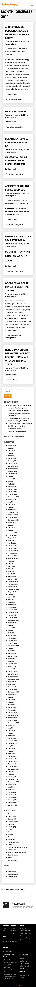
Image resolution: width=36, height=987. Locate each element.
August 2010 (12, 784)
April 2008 (11, 789)
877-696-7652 (7, 951)
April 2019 (11, 633)
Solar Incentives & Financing (17, 852)
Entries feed (12, 871)
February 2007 (12, 792)
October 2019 (12, 617)
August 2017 (12, 658)
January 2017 (12, 664)
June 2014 (11, 700)
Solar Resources (13, 855)
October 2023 (12, 517)
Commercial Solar (14, 821)
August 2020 (12, 592)
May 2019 (11, 630)
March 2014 (12, 707)
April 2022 (11, 540)
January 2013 (12, 741)
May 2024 (11, 507)
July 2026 (11, 448)
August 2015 (12, 682)
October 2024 (12, 494)
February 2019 (12, 638)
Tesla (10, 857)
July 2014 (11, 697)
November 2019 (13, 615)
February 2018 (12, 653)
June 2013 (11, 730)
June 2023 (11, 527)
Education (11, 824)
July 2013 (11, 728)
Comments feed (13, 874)
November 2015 (13, 676)
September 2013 (13, 723)
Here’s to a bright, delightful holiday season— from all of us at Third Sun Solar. (17, 357)
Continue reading (11, 94)
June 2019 (11, 628)
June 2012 (11, 748)
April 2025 (11, 484)
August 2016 (12, 666)
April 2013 (11, 736)
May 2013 (11, 733)
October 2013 (12, 720)
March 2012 (12, 756)
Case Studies (12, 816)
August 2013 (12, 725)
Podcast (10, 834)
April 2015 (11, 684)
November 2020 (13, 584)
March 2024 (12, 510)
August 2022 (12, 538)
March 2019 (12, 635)
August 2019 (12, 622)
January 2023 (12, 533)
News (15, 100)
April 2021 (11, 571)
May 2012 (11, 751)
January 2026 (12, 463)
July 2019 (11, 625)
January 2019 (12, 641)
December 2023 (13, 512)
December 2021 (13, 551)
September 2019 (13, 620)
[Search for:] (16, 392)
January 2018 (12, 656)
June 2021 (11, 566)
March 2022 (12, 543)
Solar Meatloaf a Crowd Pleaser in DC (16, 143)
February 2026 (12, 461)
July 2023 (11, 525)
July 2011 (11, 771)
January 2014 (12, 712)
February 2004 (12, 800)
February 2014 (12, 710)
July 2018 (11, 648)
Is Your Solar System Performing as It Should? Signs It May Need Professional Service (20, 426)
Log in (10, 869)
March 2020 (12, 605)
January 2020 (12, 610)
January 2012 (12, 761)
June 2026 (11, 451)
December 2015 (13, 674)
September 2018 (13, 646)
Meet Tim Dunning (16, 111)
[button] (32, 5)
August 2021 (12, 561)
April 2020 (11, 602)
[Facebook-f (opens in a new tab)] (13, 985)
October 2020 (12, 587)
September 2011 (13, 769)
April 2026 (11, 456)
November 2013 (13, 717)
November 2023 (13, 515)
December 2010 (13, 779)
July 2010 (11, 787)
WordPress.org (13, 877)
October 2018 (12, 643)
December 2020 (13, 581)
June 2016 (11, 669)
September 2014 (13, 692)
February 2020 (12, 607)
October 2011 (12, 766)
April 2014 (11, 705)
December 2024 (13, 492)
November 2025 (13, 468)
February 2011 (12, 777)
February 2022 (12, 546)
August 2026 (12, 445)
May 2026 (11, 453)
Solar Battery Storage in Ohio (17, 847)
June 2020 (11, 597)
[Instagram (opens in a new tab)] (16, 985)
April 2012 (11, 753)
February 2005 (12, 797)
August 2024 (12, 499)
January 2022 (12, 548)
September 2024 (13, 497)
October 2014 (12, 689)
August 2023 (12, 522)
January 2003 (12, 805)
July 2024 (11, 502)
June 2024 (11, 504)
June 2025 (11, 479)
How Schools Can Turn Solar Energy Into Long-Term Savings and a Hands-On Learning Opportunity (19, 408)
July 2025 (11, 476)
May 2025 (11, 481)
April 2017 (11, 661)
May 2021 (11, 569)
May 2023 (11, 530)
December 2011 (13, 764)
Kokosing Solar (10, 44)
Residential (17, 335)
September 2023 (13, 520)
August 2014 (12, 694)
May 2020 (11, 599)
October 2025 (12, 471)
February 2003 (12, 802)
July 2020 (11, 594)
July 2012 (11, 746)
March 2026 (12, 458)
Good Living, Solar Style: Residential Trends (17, 287)
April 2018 (11, 651)
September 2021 (13, 558)
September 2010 (13, 782)
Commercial (12, 819)
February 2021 (12, 576)
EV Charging (12, 827)
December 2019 (13, 612)
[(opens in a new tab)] (23, 985)
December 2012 (13, 743)
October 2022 (12, 535)
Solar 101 (11, 845)
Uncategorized (10, 338)
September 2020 (13, 589)
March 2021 (12, 574)
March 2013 (12, 738)
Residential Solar (13, 842)
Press (20, 100)
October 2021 (12, 556)
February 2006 (12, 795)
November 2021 (13, 553)
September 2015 (13, 679)
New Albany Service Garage (17, 431)
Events (10, 829)
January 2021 (12, 579)
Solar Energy (12, 850)
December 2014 (13, 687)
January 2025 (12, 489)
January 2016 (12, 671)
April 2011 (11, 774)
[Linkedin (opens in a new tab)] (19, 985)
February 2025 (12, 486)
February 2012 (12, 759)
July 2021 (11, 563)
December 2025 (13, 466)
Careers (10, 814)
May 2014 (11, 702)
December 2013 (13, 715)
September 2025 (13, 474)
